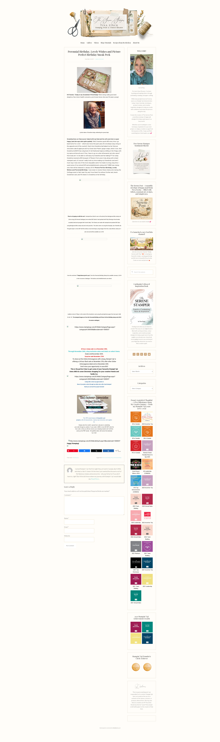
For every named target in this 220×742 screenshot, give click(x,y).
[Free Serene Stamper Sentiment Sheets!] (141, 175)
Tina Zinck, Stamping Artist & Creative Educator (110, 23)
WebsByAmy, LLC (117, 728)
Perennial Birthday (106, 457)
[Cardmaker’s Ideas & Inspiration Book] (141, 324)
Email (66, 527)
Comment (67, 495)
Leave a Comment (99, 59)
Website (67, 536)
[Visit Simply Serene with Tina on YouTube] (141, 250)
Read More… (95, 479)
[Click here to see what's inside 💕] (141, 219)
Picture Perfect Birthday (116, 457)
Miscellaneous (76, 457)
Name (66, 518)
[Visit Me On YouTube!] (141, 69)
